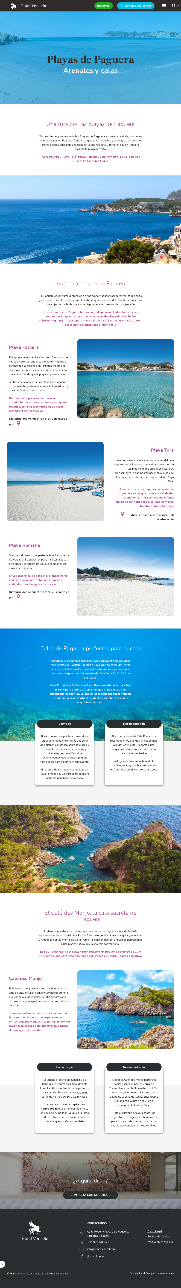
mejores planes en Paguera (55, 141)
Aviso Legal (154, 1231)
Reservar (103, 6)
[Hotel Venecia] (28, 5)
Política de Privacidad (160, 1242)
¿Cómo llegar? (95, 1256)
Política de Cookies (159, 1237)
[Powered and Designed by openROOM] (167, 1273)
